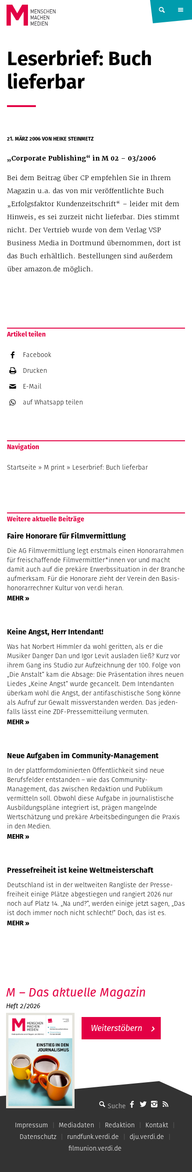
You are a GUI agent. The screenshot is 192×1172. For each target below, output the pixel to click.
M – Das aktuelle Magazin (76, 992)
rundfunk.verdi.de (93, 1136)
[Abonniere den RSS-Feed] (165, 1104)
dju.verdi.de (147, 1136)
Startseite (21, 467)
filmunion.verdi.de (95, 1148)
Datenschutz (38, 1136)
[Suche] (102, 1104)
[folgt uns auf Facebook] (131, 1104)
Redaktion (120, 1125)
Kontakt (156, 1125)
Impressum (31, 1125)
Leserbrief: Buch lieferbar (110, 467)
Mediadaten (76, 1125)
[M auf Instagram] (154, 1104)
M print (54, 467)
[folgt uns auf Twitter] (143, 1104)
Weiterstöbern (116, 1028)
